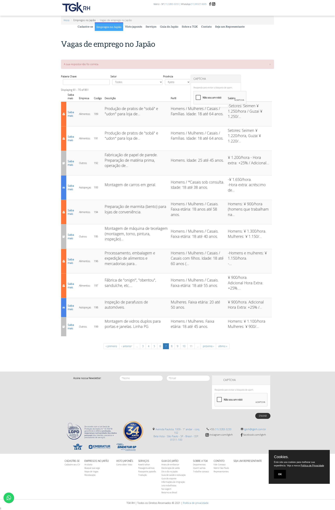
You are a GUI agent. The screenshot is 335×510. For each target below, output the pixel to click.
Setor (113, 76)
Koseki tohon (144, 464)
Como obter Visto (124, 464)
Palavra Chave (69, 76)
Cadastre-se (85, 26)
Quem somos (199, 468)
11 (191, 346)
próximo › (208, 346)
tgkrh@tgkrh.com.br (255, 429)
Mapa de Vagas (91, 471)
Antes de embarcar (170, 464)
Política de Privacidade (312, 465)
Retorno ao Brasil (169, 492)
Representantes (221, 471)
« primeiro (111, 346)
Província (168, 76)
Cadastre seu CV (72, 464)
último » (222, 346)
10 (184, 346)
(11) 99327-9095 (199, 4)
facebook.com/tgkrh (254, 434)
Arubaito (88, 464)
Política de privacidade (196, 503)
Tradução (142, 475)
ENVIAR (263, 415)
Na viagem (166, 488)
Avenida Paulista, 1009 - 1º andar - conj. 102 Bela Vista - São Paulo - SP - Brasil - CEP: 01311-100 (177, 434)
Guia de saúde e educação (173, 475)
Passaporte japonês (147, 471)
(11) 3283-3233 (171, 4)
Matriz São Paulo (221, 468)
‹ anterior (126, 346)
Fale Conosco (219, 464)
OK (280, 474)
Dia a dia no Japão (169, 471)
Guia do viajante (168, 478)
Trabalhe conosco (201, 471)
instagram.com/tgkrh (221, 434)
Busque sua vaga (92, 468)
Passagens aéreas (146, 468)
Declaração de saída (170, 468)
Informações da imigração (173, 481)
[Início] (77, 7)
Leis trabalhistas (168, 485)
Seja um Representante (230, 26)
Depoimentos (199, 464)
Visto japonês (133, 26)
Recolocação (89, 475)
